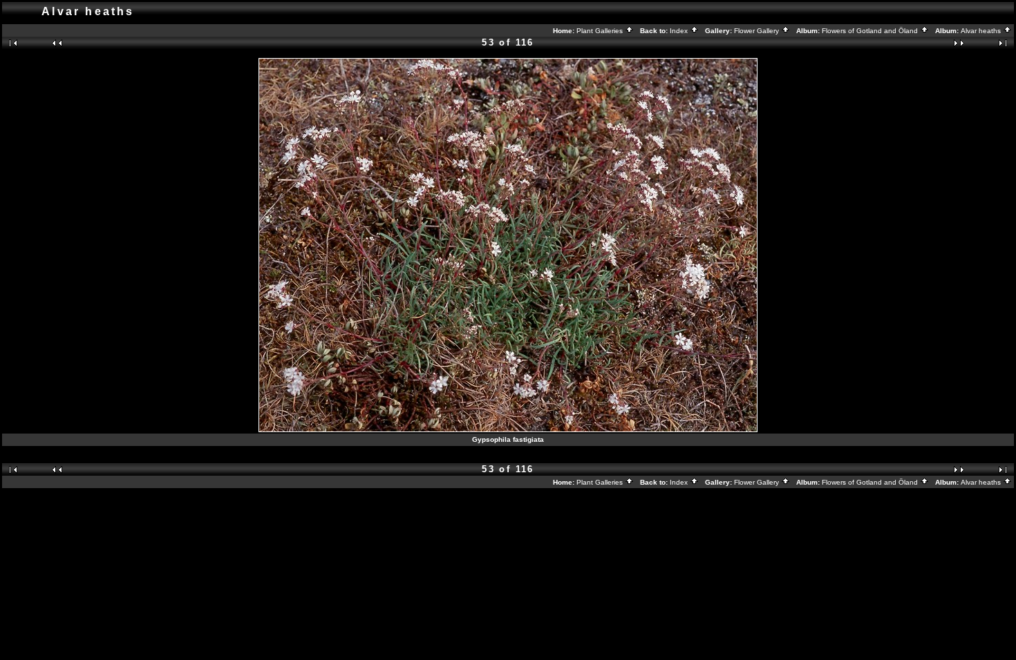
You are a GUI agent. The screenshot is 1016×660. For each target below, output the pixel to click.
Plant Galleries (600, 31)
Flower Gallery (757, 31)
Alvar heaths (982, 31)
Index (680, 31)
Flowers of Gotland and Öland (871, 31)
